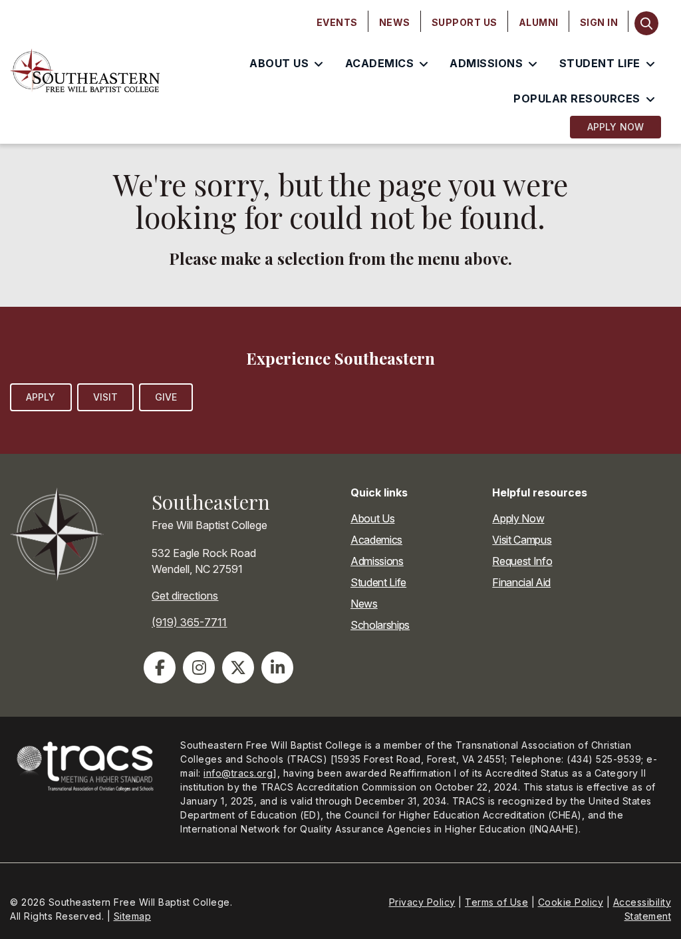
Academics (376, 539)
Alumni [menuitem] (539, 22)
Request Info (522, 561)
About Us (372, 518)
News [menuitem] (394, 22)
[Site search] (646, 23)
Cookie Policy (571, 902)
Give (166, 397)
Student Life (378, 582)
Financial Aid (521, 582)
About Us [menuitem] (279, 63)
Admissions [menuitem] (486, 63)
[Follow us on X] (238, 667)
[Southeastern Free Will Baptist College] (85, 72)
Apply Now (615, 126)
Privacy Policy (422, 902)
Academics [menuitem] (379, 63)
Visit (105, 397)
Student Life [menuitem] (599, 63)
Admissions (377, 561)
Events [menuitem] (337, 22)
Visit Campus (521, 539)
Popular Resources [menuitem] (576, 98)
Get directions (185, 595)
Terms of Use (496, 902)
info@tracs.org (238, 773)
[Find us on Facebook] (160, 667)
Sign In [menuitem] (599, 22)
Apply (41, 397)
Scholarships (380, 625)
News (364, 603)
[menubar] (467, 22)
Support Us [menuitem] (464, 22)
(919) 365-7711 (189, 622)
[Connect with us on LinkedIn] (277, 667)
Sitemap (133, 916)
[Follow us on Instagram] (199, 667)
